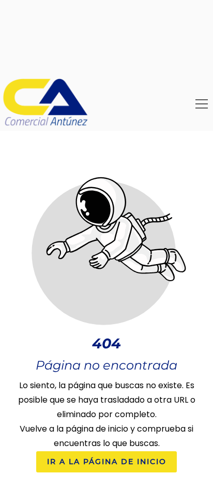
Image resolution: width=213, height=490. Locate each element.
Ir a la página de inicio (106, 462)
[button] (201, 104)
